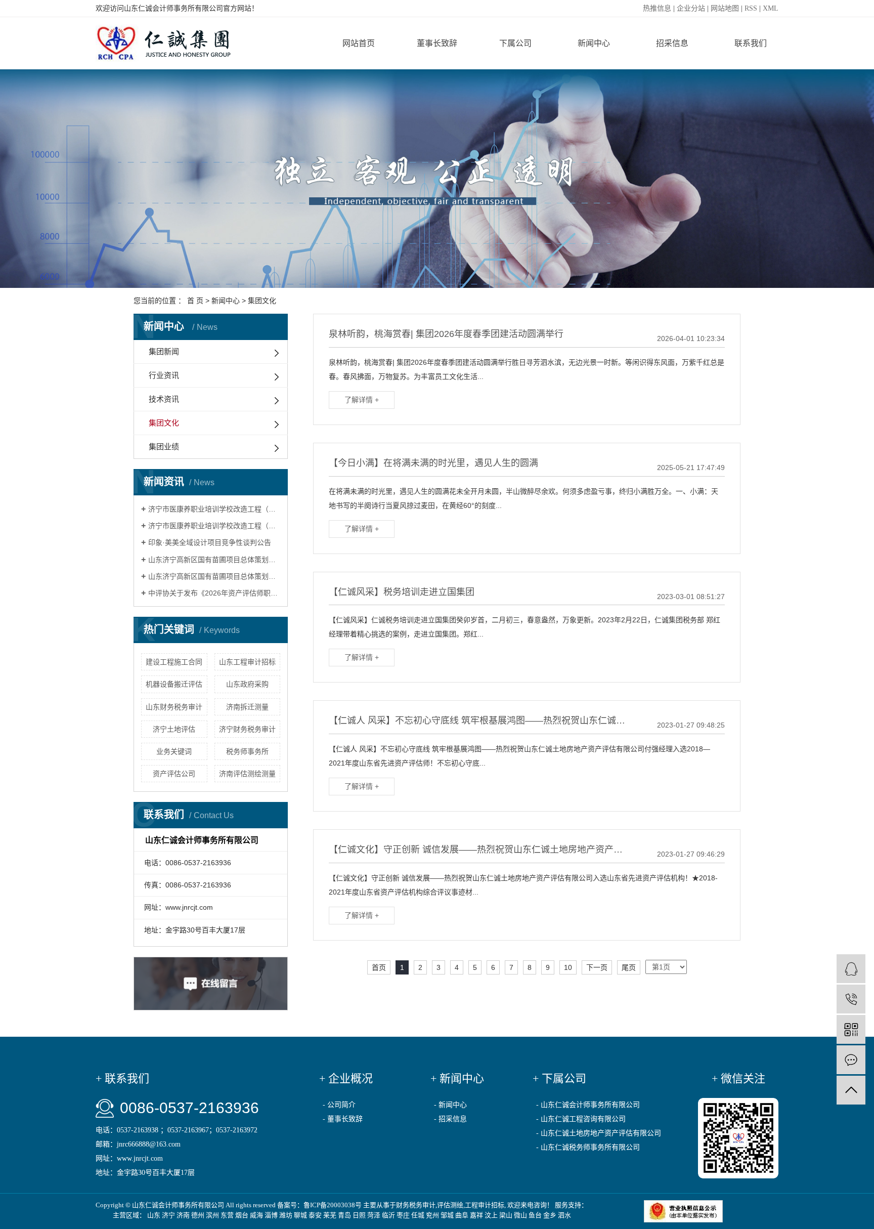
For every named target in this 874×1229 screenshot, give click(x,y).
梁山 (505, 1215)
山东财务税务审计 (174, 707)
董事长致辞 (437, 43)
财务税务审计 (415, 1205)
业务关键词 (174, 751)
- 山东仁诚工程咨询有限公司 (581, 1119)
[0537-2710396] (851, 999)
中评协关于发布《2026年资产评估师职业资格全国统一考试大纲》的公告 (214, 593)
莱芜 (329, 1215)
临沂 (388, 1215)
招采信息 (672, 43)
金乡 (549, 1215)
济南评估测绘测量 (247, 774)
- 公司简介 (339, 1105)
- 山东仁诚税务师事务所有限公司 (588, 1147)
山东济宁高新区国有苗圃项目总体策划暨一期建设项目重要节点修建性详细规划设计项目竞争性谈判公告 (214, 576)
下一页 (596, 967)
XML (770, 8)
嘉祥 (476, 1215)
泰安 (315, 1215)
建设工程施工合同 (174, 662)
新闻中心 (594, 43)
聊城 (300, 1215)
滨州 (212, 1215)
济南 (183, 1215)
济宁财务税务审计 (247, 729)
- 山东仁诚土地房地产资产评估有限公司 (598, 1133)
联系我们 (750, 43)
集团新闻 (164, 351)
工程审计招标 (484, 1205)
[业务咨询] (851, 968)
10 (568, 967)
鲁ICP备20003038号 (332, 1205)
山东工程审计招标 (247, 662)
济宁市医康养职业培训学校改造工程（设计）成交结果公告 (214, 509)
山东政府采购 (247, 684)
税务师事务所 (247, 751)
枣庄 (403, 1215)
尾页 (629, 967)
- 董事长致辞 (343, 1119)
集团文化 (262, 300)
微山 (520, 1215)
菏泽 (373, 1215)
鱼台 (535, 1215)
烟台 (241, 1215)
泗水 (564, 1215)
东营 (227, 1215)
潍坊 (285, 1215)
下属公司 (515, 43)
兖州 (432, 1215)
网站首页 (358, 43)
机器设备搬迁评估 (174, 684)
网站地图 (725, 8)
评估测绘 (450, 1205)
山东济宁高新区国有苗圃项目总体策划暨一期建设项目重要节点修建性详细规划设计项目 (214, 560)
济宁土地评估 (174, 729)
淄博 (271, 1215)
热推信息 (657, 8)
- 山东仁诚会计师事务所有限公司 (588, 1105)
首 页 (195, 300)
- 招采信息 (450, 1119)
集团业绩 (164, 446)
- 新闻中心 (450, 1105)
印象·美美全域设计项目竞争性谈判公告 (209, 542)
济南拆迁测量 (247, 707)
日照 (359, 1215)
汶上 (491, 1215)
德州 (197, 1215)
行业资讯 (164, 375)
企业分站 (691, 8)
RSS (751, 8)
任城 (417, 1215)
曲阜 (461, 1215)
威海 (256, 1215)
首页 (379, 967)
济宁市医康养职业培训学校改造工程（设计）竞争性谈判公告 (214, 526)
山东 (153, 1215)
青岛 (344, 1215)
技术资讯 (164, 399)
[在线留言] (851, 1059)
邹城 (447, 1215)
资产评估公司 (174, 774)
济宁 (168, 1215)
